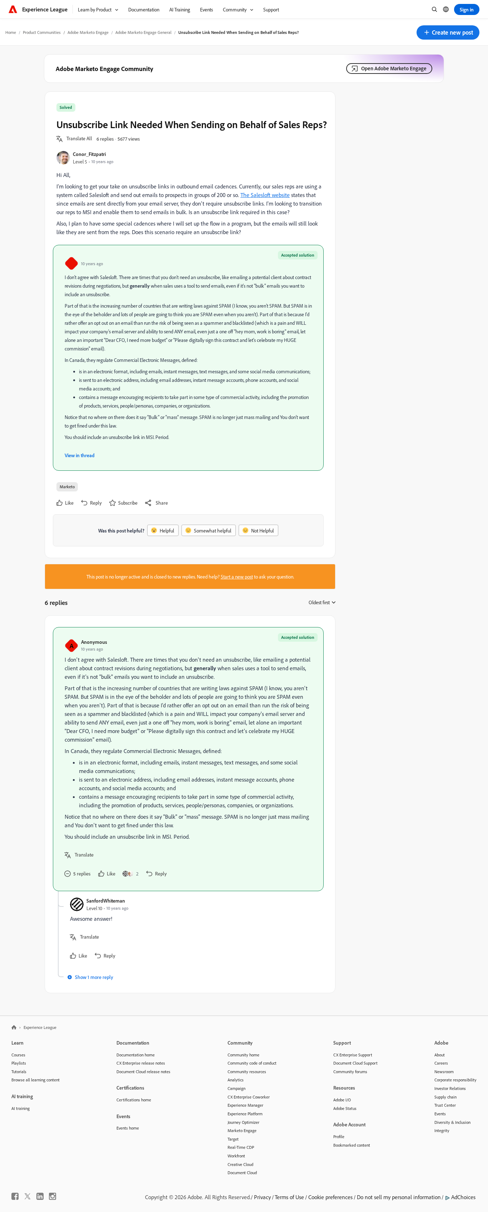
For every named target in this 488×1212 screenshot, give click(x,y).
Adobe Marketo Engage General (143, 32)
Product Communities (42, 32)
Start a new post (237, 577)
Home (10, 32)
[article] (188, 759)
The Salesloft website (265, 194)
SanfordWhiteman (105, 901)
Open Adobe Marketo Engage (394, 68)
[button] (448, 32)
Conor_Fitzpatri (89, 154)
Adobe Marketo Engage (88, 32)
